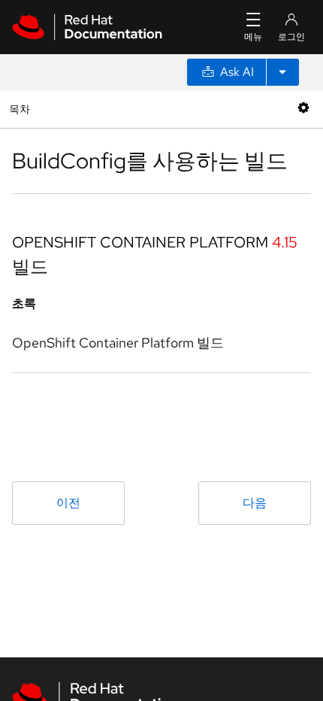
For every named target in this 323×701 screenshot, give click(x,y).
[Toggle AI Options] (282, 72)
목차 (21, 109)
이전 (68, 503)
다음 (255, 503)
